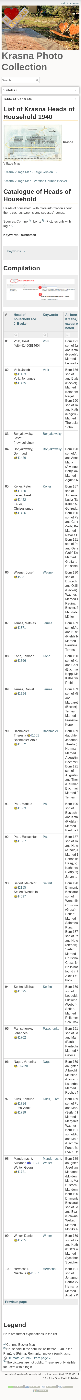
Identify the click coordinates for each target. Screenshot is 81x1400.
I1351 (35, 735)
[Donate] (16, 1386)
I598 (21, 577)
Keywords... (15, 251)
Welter (47, 1163)
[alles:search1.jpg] (40, 289)
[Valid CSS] (65, 1386)
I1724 (35, 1163)
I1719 (22, 1112)
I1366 (22, 660)
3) (12, 225)
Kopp (46, 656)
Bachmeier (50, 731)
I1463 (22, 374)
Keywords (50, 314)
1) (30, 220)
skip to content (70, 3)
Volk (46, 341)
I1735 (22, 1240)
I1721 (22, 1172)
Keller (47, 486)
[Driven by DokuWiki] (40, 1390)
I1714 (22, 1103)
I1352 (22, 744)
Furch (56, 1099)
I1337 (35, 1273)
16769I (23, 1066)
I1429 (22, 457)
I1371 (22, 627)
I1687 (22, 841)
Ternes (47, 623)
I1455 (22, 383)
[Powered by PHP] (32, 1386)
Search (38, 80)
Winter (47, 1235)
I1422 (22, 499)
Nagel (47, 1061)
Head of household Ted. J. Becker (25, 319)
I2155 (22, 887)
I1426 (22, 513)
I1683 (22, 808)
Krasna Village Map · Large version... (29, 172)
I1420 (22, 491)
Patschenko (51, 1028)
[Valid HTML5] (49, 1386)
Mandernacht (52, 1158)
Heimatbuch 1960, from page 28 (30, 1358)
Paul (46, 804)
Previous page (16, 1302)
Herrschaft (50, 1269)
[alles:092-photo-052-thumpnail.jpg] (32, 142)
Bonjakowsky (52, 433)
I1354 (22, 693)
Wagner (48, 572)
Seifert (47, 883)
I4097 (22, 896)
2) (43, 220)
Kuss (46, 1099)
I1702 (22, 1037)
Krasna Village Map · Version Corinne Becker (35, 181)
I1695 (22, 991)
